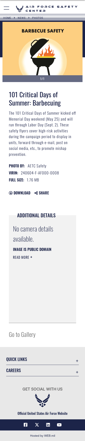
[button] (6, 9)
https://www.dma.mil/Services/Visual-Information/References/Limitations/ (38, 315)
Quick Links (16, 359)
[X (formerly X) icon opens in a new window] (37, 425)
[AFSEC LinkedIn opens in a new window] (48, 425)
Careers (13, 370)
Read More (21, 257)
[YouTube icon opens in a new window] (59, 425)
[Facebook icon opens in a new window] (25, 425)
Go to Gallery (22, 334)
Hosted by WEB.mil (42, 435)
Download (21, 192)
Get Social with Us (42, 389)
